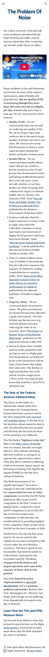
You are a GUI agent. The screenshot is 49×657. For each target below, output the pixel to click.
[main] (24, 14)
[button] (3, 3)
